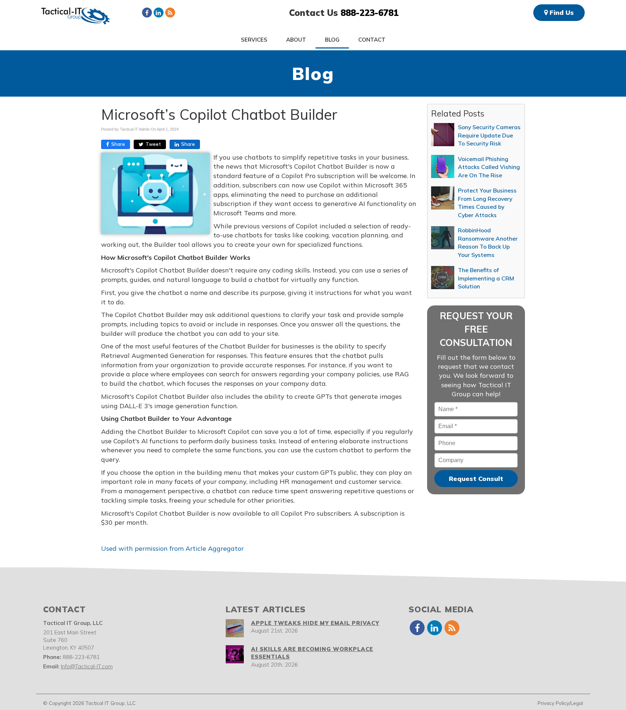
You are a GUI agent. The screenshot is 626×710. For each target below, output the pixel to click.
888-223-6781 (369, 12)
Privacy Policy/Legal (560, 703)
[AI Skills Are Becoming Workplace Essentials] (235, 654)
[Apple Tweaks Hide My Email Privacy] (235, 628)
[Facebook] (147, 12)
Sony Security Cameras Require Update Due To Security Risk (489, 135)
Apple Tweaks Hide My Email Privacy (315, 623)
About (296, 39)
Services (254, 39)
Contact (371, 39)
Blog (332, 39)
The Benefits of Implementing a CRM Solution (486, 278)
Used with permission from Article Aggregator (172, 548)
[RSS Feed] (170, 12)
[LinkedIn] (158, 12)
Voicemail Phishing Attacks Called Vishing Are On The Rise (489, 167)
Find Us (561, 12)
